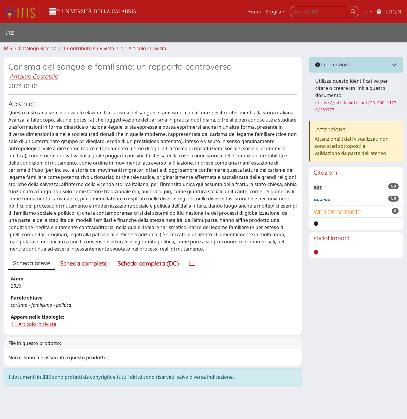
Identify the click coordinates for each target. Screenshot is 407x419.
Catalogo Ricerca (38, 48)
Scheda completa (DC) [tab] (148, 263)
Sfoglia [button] (273, 11)
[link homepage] (22, 11)
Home (254, 11)
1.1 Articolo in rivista (143, 48)
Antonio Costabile (34, 76)
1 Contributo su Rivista (88, 48)
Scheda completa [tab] (84, 263)
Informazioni (334, 64)
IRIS (8, 48)
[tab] (192, 263)
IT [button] (366, 11)
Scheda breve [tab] (31, 263)
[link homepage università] (93, 11)
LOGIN (393, 11)
